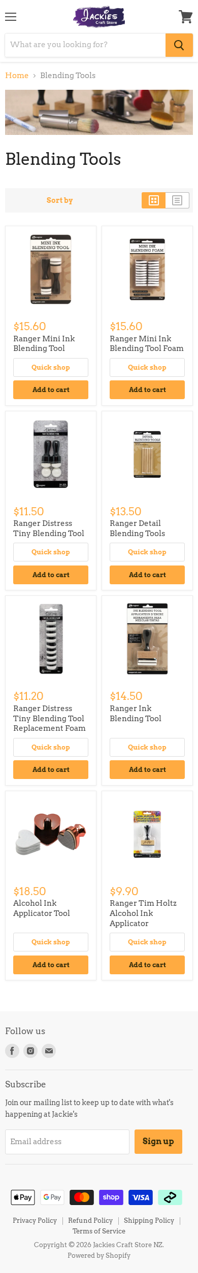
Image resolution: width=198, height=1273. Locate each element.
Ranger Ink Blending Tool (135, 713)
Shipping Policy (149, 1220)
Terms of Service (99, 1231)
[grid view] (154, 200)
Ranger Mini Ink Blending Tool (44, 343)
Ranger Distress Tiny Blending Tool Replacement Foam (49, 718)
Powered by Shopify (99, 1255)
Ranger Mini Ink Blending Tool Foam (147, 343)
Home (17, 76)
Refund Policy (90, 1220)
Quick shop (50, 367)
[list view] (177, 200)
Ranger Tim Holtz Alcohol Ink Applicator (143, 913)
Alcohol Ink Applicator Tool (41, 908)
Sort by (60, 200)
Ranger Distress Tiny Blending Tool (48, 528)
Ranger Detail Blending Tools (137, 528)
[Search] (179, 45)
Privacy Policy (35, 1220)
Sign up (158, 1141)
